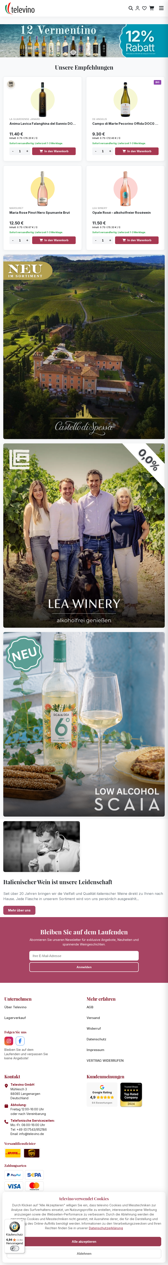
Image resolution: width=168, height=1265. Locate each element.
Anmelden (84, 967)
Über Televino (15, 1007)
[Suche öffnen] (131, 8)
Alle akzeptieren (84, 1241)
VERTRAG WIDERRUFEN (105, 1060)
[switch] (14, 1248)
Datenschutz (96, 1039)
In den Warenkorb (56, 151)
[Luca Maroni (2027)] (11, 84)
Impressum (95, 1050)
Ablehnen (84, 1253)
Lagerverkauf (15, 1018)
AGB (90, 1007)
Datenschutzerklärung (106, 1228)
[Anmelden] (138, 8)
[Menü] (22, 1221)
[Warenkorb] (152, 8)
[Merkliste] (144, 8)
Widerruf (94, 1028)
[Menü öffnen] (161, 8)
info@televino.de (31, 1134)
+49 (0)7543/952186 (32, 1129)
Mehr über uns (19, 910)
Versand (93, 1018)
